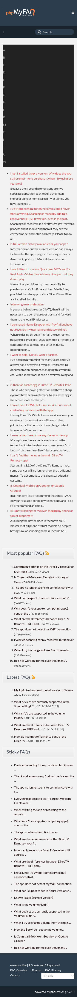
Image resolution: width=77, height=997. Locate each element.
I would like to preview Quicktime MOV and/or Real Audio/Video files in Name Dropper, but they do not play (41, 274)
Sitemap (36, 970)
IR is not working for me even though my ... (40, 660)
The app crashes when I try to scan (36, 832)
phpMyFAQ (58, 991)
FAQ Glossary (53, 970)
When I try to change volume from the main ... (42, 650)
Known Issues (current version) (33, 897)
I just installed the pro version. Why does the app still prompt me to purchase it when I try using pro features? (41, 178)
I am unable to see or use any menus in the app (39, 435)
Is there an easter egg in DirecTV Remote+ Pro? (40, 385)
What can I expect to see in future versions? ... (42, 598)
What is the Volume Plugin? (31, 904)
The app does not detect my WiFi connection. (43, 629)
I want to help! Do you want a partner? (34, 354)
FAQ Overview (18, 970)
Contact (15, 975)
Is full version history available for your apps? (39, 244)
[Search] (38, 32)
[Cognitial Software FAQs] (20, 12)
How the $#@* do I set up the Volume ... (39, 929)
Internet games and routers (27, 304)
